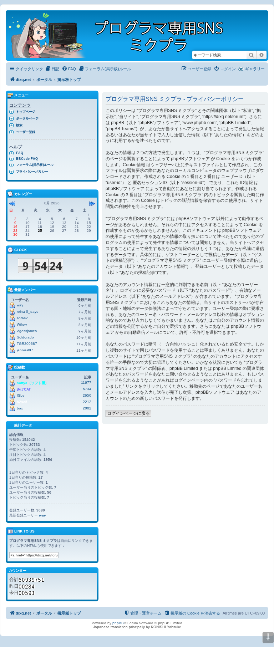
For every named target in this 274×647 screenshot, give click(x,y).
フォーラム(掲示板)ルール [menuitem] (35, 165)
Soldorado (25, 337)
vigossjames (27, 331)
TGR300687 (27, 344)
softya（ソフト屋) (31, 383)
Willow (22, 324)
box (20, 408)
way (20, 305)
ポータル (44, 79)
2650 (87, 395)
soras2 (22, 318)
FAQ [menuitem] (19, 153)
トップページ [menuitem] (25, 111)
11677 (86, 382)
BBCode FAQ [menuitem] (27, 159)
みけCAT (24, 389)
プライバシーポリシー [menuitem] (32, 171)
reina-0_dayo (28, 312)
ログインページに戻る (128, 413)
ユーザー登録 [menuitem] (25, 132)
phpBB (118, 623)
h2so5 (22, 402)
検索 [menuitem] (19, 125)
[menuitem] (52, 69)
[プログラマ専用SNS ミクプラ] (122, 35)
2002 (87, 408)
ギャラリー (255, 69)
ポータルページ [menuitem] (27, 118)
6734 (87, 389)
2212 (87, 402)
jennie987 (25, 350)
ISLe (21, 395)
